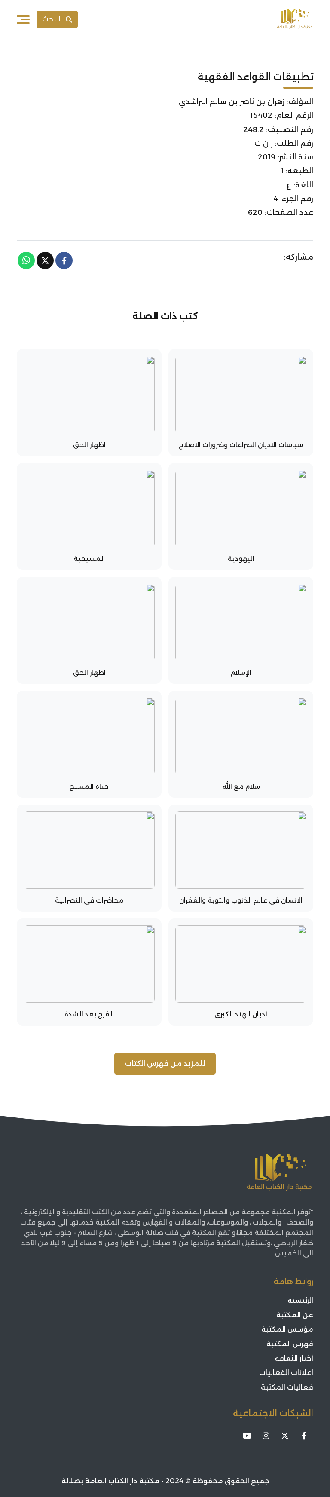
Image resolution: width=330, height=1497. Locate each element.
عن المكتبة (294, 1315)
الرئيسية (300, 1300)
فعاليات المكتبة (287, 1387)
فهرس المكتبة (289, 1344)
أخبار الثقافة (294, 1358)
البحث (51, 19)
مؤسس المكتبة (287, 1329)
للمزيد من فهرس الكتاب (165, 1063)
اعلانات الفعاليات (286, 1372)
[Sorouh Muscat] (294, 19)
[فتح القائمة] (23, 19)
